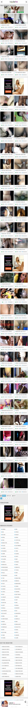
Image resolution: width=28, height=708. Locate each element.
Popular (9, 495)
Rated (14, 495)
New (4, 495)
